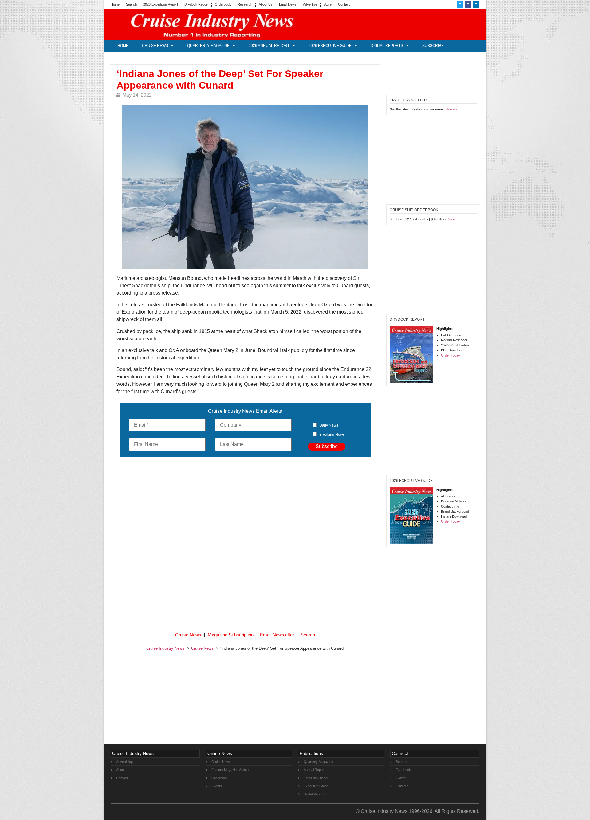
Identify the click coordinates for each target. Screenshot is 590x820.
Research (245, 4)
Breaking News (332, 434)
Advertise (310, 4)
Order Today (450, 355)
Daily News (328, 425)
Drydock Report (196, 4)
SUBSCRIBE (433, 46)
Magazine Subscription (231, 634)
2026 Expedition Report (160, 4)
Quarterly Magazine (208, 46)
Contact (344, 4)
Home (115, 4)
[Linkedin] (476, 4)
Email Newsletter (277, 634)
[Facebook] (468, 4)
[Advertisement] (245, 544)
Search (131, 4)
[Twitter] (460, 4)
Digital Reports (387, 46)
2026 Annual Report (269, 46)
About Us (266, 4)
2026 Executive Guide (330, 46)
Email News (288, 4)
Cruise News (155, 46)
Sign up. (452, 109)
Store (328, 4)
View (451, 219)
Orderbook (223, 4)
